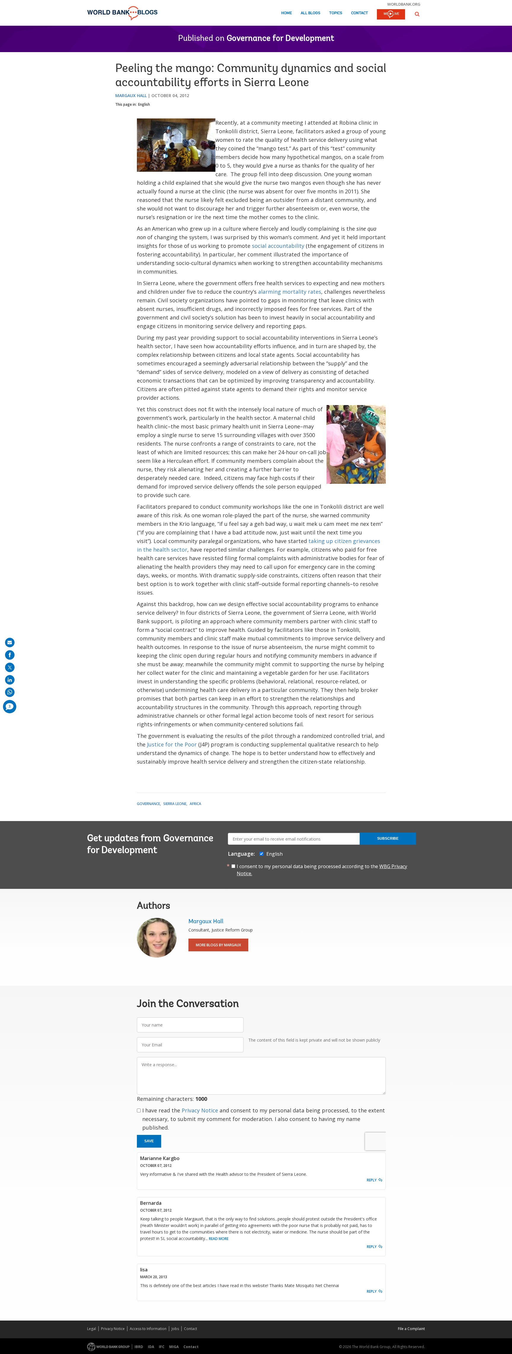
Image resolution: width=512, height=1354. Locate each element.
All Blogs (310, 13)
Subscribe (388, 838)
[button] (417, 14)
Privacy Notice (200, 1110)
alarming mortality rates (289, 291)
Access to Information (148, 1328)
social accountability (278, 245)
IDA (151, 1346)
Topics (335, 13)
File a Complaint (411, 1328)
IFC (161, 1346)
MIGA (174, 1346)
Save (149, 1141)
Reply (372, 1180)
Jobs (175, 1328)
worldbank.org (403, 4)
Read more (218, 1238)
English (144, 104)
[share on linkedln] (10, 680)
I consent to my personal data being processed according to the (322, 870)
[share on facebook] (10, 655)
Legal (91, 1328)
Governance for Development (280, 39)
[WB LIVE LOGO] (391, 15)
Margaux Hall (131, 95)
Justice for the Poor (172, 744)
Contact (359, 13)
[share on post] (10, 667)
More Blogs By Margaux (218, 944)
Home (286, 13)
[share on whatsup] (10, 692)
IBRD (139, 1346)
